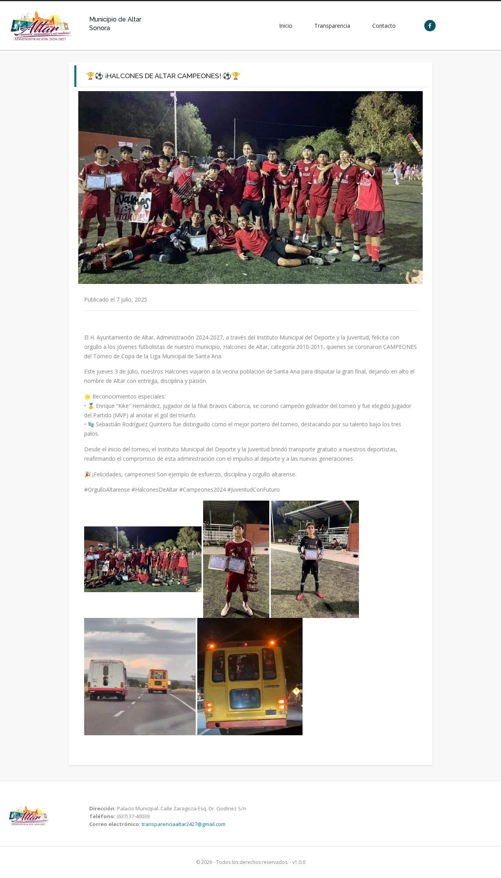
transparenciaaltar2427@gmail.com (183, 824)
